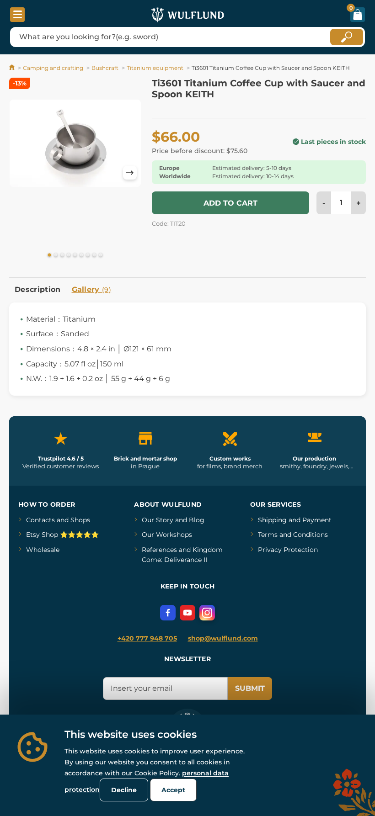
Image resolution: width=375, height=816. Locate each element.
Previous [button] (20, 173)
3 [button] (62, 255)
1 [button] (49, 255)
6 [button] (81, 255)
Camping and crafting (53, 67)
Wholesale (42, 550)
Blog (196, 520)
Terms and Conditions (293, 534)
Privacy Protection (288, 550)
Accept (173, 790)
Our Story (157, 520)
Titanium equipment (155, 67)
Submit (250, 688)
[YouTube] (187, 612)
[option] (75, 143)
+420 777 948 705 (147, 638)
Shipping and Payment (295, 520)
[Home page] (12, 67)
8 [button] (94, 255)
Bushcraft (104, 67)
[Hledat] (346, 37)
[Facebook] (168, 612)
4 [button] (68, 255)
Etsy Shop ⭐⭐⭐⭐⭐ (62, 534)
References (159, 550)
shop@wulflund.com (223, 638)
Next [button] (130, 173)
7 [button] (88, 255)
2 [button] (56, 255)
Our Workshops (167, 534)
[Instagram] (207, 612)
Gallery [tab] (92, 289)
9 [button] (100, 255)
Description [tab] (38, 289)
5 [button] (75, 255)
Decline (124, 790)
